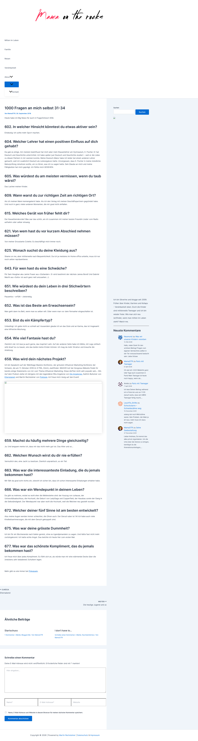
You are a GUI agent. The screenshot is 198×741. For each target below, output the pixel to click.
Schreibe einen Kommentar (65, 635)
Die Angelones (76, 374)
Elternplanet (10, 377)
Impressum (95, 735)
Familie (8, 49)
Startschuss (11, 630)
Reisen (7, 58)
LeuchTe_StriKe (130, 403)
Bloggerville (26, 635)
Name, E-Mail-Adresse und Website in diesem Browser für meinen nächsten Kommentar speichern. (45, 712)
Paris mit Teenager (140, 383)
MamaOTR (128, 361)
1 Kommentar (9, 635)
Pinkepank (33, 571)
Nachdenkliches (88, 635)
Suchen (116, 108)
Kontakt (15, 92)
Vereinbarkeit (10, 68)
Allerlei (18, 635)
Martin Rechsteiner (67, 735)
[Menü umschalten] (12, 84)
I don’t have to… (63, 630)
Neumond (128, 336)
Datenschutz (82, 735)
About (7, 77)
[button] (11, 77)
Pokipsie (43, 377)
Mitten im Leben (12, 40)
